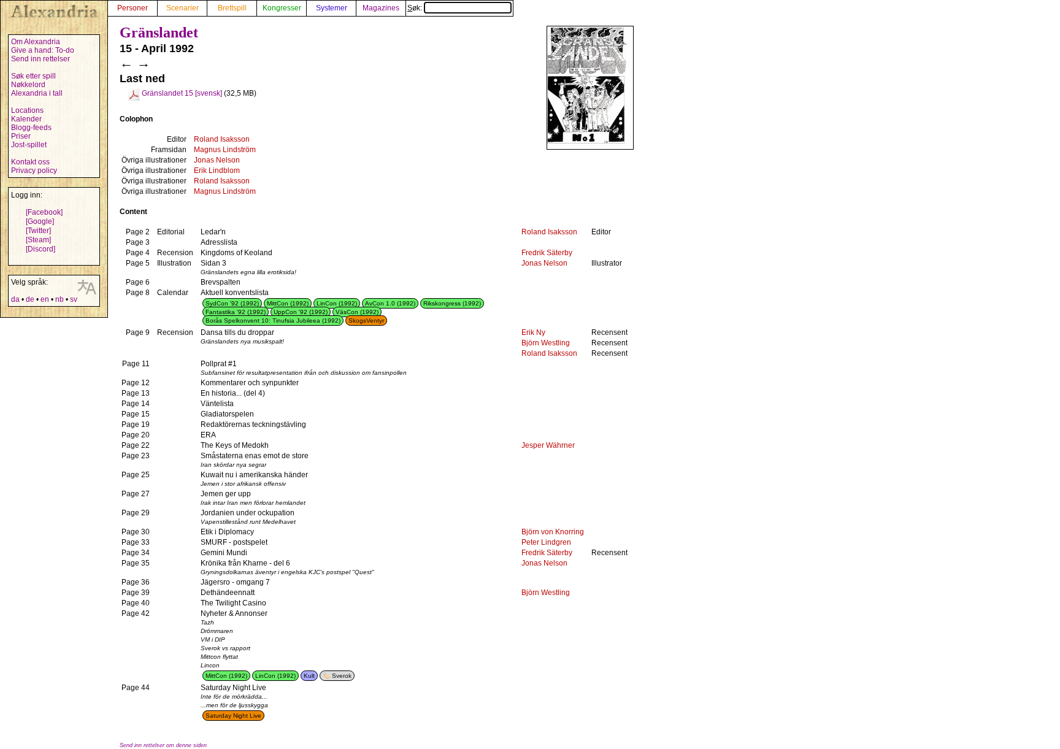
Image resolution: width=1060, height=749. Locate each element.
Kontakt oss (30, 162)
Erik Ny (533, 332)
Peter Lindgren (546, 542)
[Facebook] (44, 212)
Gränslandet (159, 32)
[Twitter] (38, 230)
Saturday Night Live (233, 715)
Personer (132, 8)
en (44, 299)
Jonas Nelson (217, 160)
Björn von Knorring (552, 532)
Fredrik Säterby (546, 252)
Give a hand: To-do (42, 50)
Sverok (341, 675)
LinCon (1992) (337, 303)
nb (59, 299)
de (30, 299)
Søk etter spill (33, 76)
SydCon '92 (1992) (232, 303)
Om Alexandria (35, 41)
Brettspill (232, 8)
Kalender (26, 119)
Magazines (381, 8)
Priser (21, 136)
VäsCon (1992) (357, 312)
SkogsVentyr (366, 320)
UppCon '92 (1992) (301, 312)
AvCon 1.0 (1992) (390, 303)
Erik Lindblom (217, 170)
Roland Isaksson (222, 139)
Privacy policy (34, 170)
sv (73, 299)
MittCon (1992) (288, 303)
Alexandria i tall (37, 93)
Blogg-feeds (31, 127)
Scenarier (182, 8)
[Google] (40, 221)
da (15, 299)
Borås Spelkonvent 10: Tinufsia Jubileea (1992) (272, 320)
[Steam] (38, 240)
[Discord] (40, 249)
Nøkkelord (28, 84)
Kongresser (282, 8)
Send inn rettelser (40, 59)
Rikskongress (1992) (452, 303)
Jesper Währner (548, 445)
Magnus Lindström (225, 149)
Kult (309, 675)
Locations (27, 110)
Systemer (331, 8)
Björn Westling (545, 343)
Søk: (415, 8)
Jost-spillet (29, 144)
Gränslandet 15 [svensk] (182, 93)
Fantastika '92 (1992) (235, 312)
